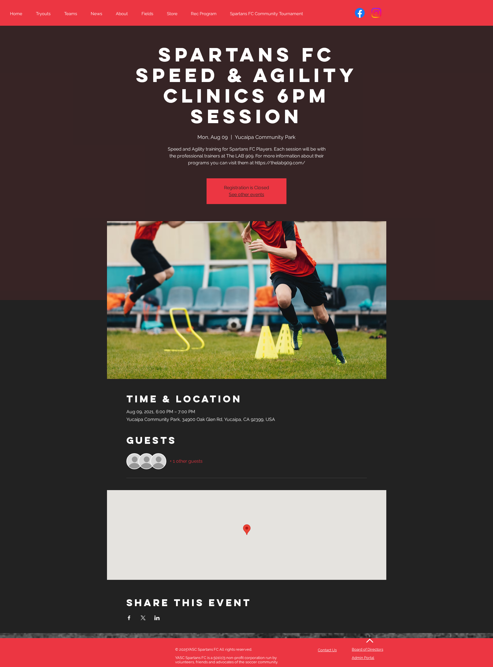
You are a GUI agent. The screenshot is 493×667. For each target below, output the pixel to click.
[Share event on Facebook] (129, 618)
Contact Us (327, 650)
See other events (246, 194)
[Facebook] (359, 12)
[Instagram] (376, 12)
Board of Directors (367, 649)
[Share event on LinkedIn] (157, 618)
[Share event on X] (143, 618)
